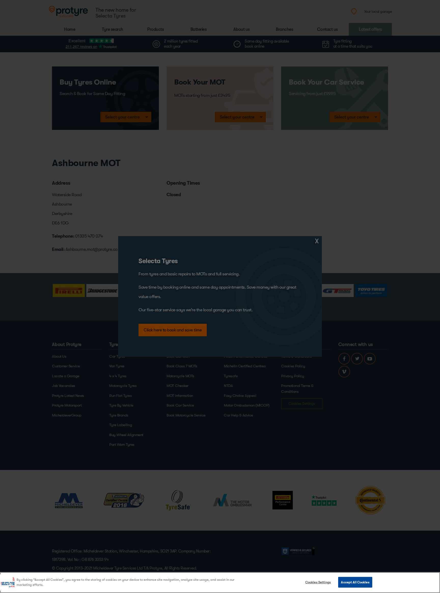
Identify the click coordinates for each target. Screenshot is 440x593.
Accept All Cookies (355, 582)
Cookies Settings (318, 582)
